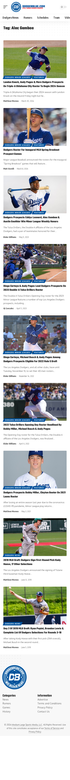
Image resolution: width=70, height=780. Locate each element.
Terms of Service (52, 728)
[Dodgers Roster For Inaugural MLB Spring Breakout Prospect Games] (35, 127)
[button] (6, 7)
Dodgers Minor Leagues (17, 77)
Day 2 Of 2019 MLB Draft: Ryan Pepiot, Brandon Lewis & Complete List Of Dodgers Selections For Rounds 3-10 (33, 631)
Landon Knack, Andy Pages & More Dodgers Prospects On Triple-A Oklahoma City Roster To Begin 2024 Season (34, 84)
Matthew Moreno (11, 101)
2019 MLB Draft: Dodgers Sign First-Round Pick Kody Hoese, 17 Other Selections (32, 562)
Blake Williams (9, 237)
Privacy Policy (35, 731)
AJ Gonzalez (8, 308)
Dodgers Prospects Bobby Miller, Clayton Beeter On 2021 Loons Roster (34, 495)
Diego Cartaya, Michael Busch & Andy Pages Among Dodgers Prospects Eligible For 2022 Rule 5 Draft (31, 359)
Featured (39, 77)
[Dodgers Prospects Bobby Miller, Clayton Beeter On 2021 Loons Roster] (35, 469)
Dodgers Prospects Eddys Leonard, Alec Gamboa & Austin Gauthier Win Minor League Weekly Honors (31, 220)
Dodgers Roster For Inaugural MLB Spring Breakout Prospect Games (31, 152)
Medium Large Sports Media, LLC (27, 724)
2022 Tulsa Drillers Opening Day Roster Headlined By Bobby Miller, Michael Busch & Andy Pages (32, 427)
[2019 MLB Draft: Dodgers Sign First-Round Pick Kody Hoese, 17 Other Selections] (35, 537)
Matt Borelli (8, 168)
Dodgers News (12, 555)
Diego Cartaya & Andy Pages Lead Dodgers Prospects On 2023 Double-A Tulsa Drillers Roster (34, 288)
